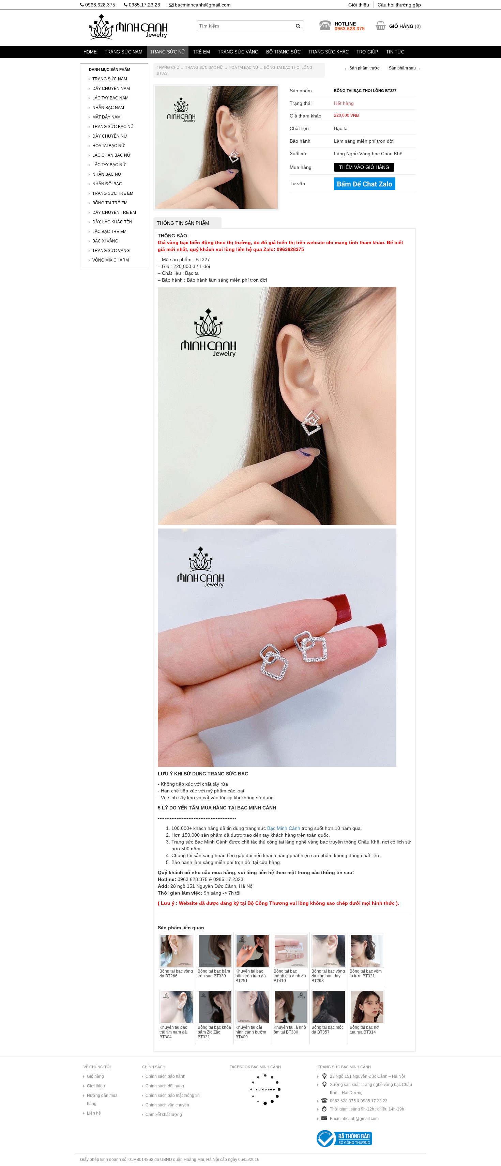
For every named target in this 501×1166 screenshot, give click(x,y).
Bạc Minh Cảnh (283, 828)
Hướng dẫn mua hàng (102, 1099)
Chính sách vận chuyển (167, 1105)
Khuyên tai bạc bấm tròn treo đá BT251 (251, 976)
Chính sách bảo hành (165, 1076)
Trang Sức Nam (123, 51)
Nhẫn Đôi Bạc (107, 184)
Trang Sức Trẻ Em (112, 193)
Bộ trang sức (283, 51)
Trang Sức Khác (328, 51)
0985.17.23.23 (143, 4)
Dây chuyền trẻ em (114, 212)
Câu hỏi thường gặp (399, 4)
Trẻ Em (201, 51)
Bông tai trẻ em (109, 203)
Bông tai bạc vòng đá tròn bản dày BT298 (328, 976)
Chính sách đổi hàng (165, 1086)
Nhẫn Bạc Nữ (106, 174)
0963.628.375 (99, 4)
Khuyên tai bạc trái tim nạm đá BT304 (173, 1032)
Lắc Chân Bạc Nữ (111, 155)
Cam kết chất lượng (164, 1114)
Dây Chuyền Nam (111, 88)
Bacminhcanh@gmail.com (354, 1118)
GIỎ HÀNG (401, 26)
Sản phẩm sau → (405, 68)
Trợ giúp (367, 51)
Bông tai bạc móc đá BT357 (328, 1030)
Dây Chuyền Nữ (109, 136)
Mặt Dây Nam (106, 117)
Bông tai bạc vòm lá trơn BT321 (366, 973)
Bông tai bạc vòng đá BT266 (176, 973)
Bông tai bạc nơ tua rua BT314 (364, 1030)
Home (90, 51)
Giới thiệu (358, 4)
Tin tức (395, 51)
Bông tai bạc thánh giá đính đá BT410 (290, 976)
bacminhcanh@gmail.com (202, 4)
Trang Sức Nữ (167, 51)
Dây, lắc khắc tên (112, 222)
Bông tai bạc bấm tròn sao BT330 (214, 973)
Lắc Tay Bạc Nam (110, 98)
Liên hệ (94, 1113)
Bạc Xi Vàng (105, 241)
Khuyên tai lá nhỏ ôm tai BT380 (290, 1030)
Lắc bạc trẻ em (109, 231)
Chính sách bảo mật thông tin (173, 1095)
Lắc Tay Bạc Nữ (109, 164)
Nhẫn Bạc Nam (108, 107)
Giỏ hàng (95, 1076)
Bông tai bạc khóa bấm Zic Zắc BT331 (214, 1032)
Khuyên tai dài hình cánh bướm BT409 (251, 1032)
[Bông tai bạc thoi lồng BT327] (216, 147)
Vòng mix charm (110, 260)
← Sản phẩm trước (361, 68)
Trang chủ (168, 67)
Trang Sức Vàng (238, 51)
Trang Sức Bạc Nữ (204, 67)
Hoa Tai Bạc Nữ (243, 67)
